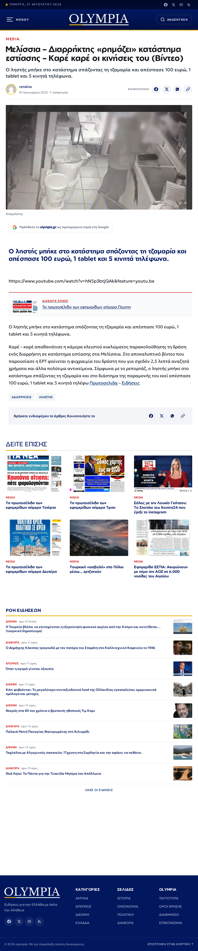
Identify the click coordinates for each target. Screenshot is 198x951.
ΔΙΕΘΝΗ (82, 914)
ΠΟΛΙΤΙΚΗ (125, 914)
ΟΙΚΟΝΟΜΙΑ (127, 906)
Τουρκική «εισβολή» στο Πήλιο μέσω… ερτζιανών (97, 569)
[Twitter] (173, 4)
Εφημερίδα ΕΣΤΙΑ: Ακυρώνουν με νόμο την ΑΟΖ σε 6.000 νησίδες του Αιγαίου (161, 571)
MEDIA (13, 39)
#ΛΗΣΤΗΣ (46, 397)
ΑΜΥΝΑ (82, 898)
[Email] (181, 4)
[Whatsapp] (177, 89)
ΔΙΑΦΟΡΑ (125, 923)
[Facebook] (165, 4)
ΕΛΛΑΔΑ (82, 923)
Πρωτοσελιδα (104, 383)
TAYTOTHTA (168, 898)
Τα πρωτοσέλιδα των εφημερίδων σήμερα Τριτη (92, 505)
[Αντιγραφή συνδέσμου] (188, 89)
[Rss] (188, 4)
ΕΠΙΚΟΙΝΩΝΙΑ (170, 923)
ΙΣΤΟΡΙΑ (124, 898)
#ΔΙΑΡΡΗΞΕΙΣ (21, 397)
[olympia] (99, 19)
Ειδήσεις (131, 383)
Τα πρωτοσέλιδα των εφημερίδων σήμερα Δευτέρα (31, 569)
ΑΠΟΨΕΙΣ (83, 906)
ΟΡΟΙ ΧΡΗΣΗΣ (170, 906)
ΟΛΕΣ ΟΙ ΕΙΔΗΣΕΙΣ (99, 790)
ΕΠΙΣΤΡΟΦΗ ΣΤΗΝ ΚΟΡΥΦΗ (171, 944)
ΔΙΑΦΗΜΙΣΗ (169, 914)
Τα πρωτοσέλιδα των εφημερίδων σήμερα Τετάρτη (31, 505)
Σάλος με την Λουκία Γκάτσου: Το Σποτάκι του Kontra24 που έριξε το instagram (160, 507)
